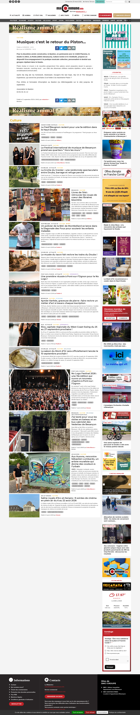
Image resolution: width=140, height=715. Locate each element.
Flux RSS (14, 694)
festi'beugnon (45, 137)
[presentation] (104, 484)
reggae (74, 405)
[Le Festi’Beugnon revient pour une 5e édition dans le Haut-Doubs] (24, 131)
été (84, 213)
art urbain (74, 483)
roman (83, 215)
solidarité (62, 244)
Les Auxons (75, 454)
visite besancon (76, 444)
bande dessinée (76, 213)
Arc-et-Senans (46, 495)
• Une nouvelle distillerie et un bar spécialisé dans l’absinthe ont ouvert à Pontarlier (116, 105)
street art (87, 486)
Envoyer (110, 667)
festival (53, 137)
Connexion (123, 318)
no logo (54, 290)
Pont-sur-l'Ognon (47, 274)
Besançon (74, 190)
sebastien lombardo (77, 486)
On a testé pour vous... (79, 414)
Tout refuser (90, 712)
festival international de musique (50, 159)
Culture (20, 38)
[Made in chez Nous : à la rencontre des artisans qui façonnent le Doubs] (116, 213)
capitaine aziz (76, 439)
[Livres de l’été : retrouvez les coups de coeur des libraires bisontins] (39, 197)
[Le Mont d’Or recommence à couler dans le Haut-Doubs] (116, 267)
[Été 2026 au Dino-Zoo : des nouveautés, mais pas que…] (116, 332)
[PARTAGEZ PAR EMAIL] (69, 48)
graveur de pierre (73, 316)
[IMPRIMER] (73, 48)
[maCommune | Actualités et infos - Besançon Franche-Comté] (70, 8)
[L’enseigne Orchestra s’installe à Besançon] (116, 393)
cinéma (44, 512)
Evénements (74, 274)
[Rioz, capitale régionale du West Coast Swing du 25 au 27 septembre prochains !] (24, 331)
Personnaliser (102, 712)
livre (73, 215)
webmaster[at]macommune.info (55, 709)
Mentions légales (16, 697)
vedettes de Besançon (78, 442)
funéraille (64, 316)
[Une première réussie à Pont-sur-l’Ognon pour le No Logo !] (24, 280)
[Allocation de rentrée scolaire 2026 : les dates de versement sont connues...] (116, 505)
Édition (73, 11)
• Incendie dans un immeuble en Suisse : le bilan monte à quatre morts (116, 85)
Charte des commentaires (19, 689)
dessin (86, 483)
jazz (62, 159)
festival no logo (46, 290)
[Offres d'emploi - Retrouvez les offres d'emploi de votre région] (116, 177)
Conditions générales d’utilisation (22, 699)
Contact (13, 684)
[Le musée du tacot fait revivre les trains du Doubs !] (24, 259)
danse (43, 340)
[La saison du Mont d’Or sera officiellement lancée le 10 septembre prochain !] (24, 355)
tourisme (60, 182)
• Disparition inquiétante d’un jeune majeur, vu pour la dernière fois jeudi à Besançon (116, 92)
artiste (81, 483)
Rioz (42, 324)
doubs (43, 182)
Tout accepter (78, 712)
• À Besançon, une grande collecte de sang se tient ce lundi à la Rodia (116, 78)
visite (87, 442)
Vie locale (67, 349)
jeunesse (89, 213)
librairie (96, 213)
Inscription (110, 318)
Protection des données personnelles (23, 692)
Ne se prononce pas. (113, 653)
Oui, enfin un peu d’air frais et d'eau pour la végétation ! (116, 647)
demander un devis (54, 696)
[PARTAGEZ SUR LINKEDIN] (65, 48)
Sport (68, 223)
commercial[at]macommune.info (55, 691)
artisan (43, 316)
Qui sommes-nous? (17, 687)
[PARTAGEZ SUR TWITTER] (61, 48)
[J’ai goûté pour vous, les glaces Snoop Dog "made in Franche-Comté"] (116, 149)
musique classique (70, 159)
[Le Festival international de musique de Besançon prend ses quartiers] (24, 152)
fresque (92, 483)
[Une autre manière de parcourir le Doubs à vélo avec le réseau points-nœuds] (116, 430)
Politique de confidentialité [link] (117, 712)
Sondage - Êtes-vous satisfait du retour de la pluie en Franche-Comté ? (116, 641)
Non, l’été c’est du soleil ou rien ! (117, 650)
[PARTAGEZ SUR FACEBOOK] (57, 48)
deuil (59, 316)
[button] (126, 2)
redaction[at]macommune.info (54, 686)
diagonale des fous (47, 244)
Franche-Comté (46, 145)
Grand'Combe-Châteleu (49, 125)
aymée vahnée (51, 316)
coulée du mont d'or (47, 363)
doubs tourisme (51, 182)
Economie (59, 298)
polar (78, 215)
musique (59, 137)
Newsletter (16, 704)
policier (56, 244)
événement (50, 340)
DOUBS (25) (44, 168)
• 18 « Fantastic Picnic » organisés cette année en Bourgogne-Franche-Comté (116, 99)
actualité (52, 168)
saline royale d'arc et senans (55, 512)
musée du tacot (61, 266)
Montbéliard (45, 223)
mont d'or (56, 363)
